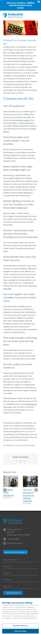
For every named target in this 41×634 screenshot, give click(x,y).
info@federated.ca (15, 543)
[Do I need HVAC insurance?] (10, 477)
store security (31, 445)
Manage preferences (20, 625)
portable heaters (22, 120)
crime (17, 445)
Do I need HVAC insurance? (8, 492)
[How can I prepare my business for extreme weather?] (30, 477)
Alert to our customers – (17, 3)
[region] (20, 616)
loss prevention (23, 445)
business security (10, 445)
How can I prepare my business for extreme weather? (28, 495)
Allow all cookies (20, 631)
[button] (5, 490)
